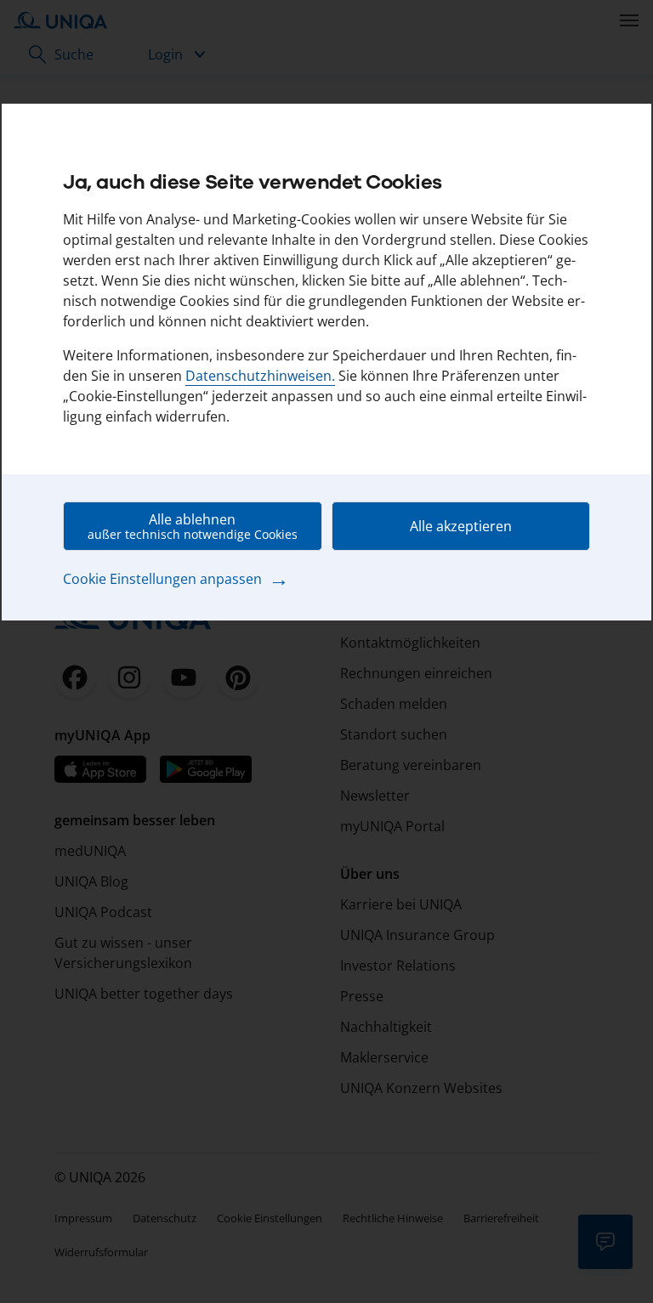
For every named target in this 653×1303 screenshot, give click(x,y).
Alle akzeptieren (461, 526)
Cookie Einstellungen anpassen (176, 578)
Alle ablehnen (193, 526)
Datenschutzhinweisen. (260, 375)
